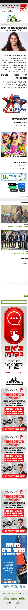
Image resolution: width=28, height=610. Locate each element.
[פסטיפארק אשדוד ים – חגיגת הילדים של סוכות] (14, 41)
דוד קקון (22, 193)
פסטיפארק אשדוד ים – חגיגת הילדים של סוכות (14, 29)
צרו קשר (4, 593)
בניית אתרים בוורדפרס (20, 607)
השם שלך (25, 280)
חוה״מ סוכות (25, 196)
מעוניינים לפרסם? (16, 593)
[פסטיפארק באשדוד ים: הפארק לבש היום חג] (14, 214)
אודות (22, 593)
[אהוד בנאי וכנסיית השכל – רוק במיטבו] (14, 240)
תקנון (9, 593)
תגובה (27, 266)
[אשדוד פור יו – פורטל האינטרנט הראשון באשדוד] (14, 17)
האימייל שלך (25, 285)
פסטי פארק (20, 196)
